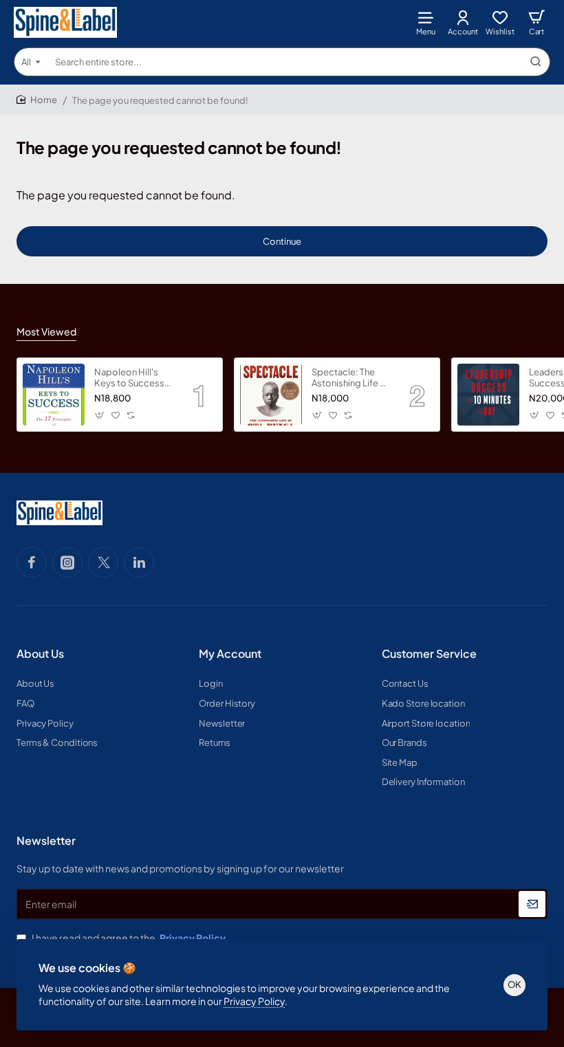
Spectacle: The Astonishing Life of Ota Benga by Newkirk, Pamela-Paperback (350, 378)
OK (514, 984)
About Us (40, 654)
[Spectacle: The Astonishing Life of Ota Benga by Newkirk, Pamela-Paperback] (271, 395)
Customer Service (429, 654)
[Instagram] (67, 562)
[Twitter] (103, 562)
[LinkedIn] (139, 562)
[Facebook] (32, 562)
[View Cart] (536, 22)
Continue (282, 241)
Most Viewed (46, 331)
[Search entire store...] (536, 62)
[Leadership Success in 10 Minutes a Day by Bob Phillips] (488, 395)
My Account (230, 654)
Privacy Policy (254, 1001)
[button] (100, 415)
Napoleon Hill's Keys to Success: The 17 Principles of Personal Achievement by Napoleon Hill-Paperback (133, 378)
